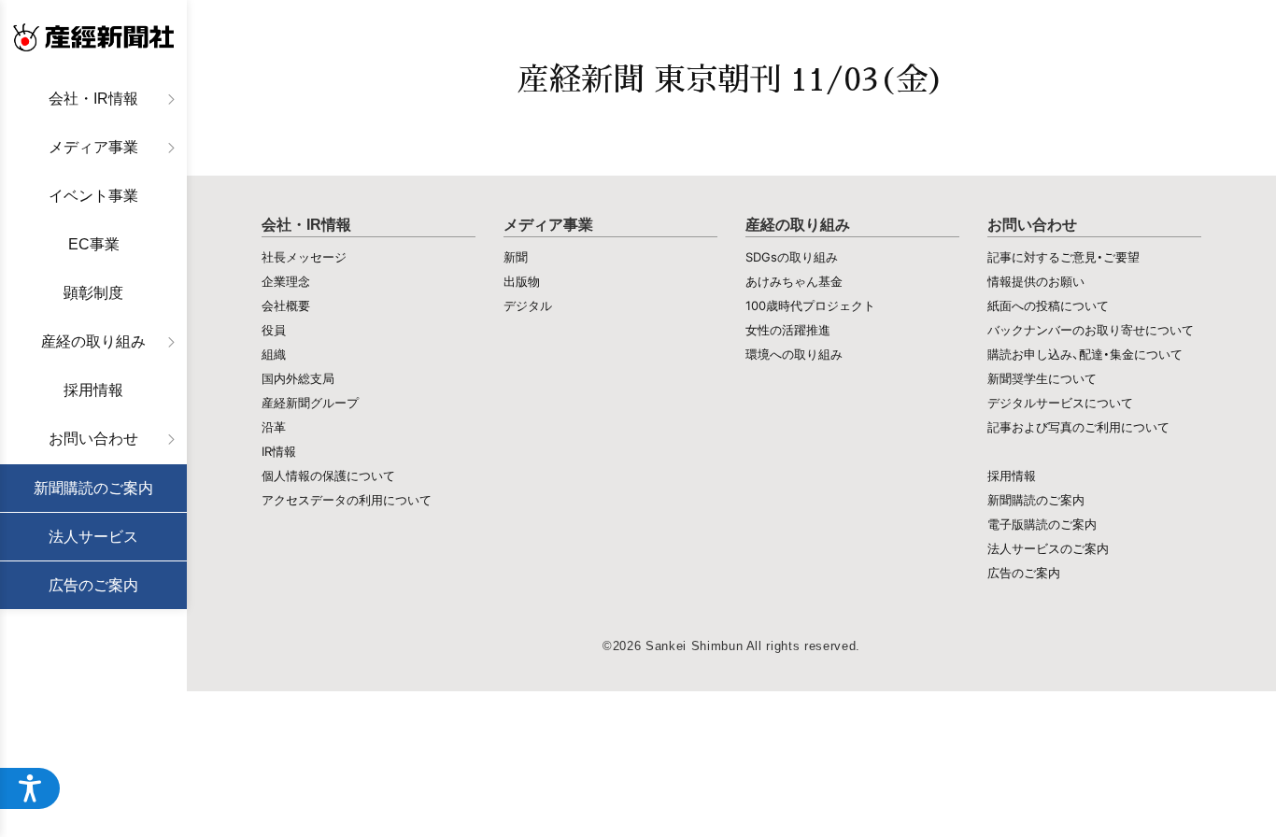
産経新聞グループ (310, 402)
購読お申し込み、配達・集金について (1085, 354)
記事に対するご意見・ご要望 (1063, 256)
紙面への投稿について (1048, 305)
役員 (274, 329)
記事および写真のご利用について (1078, 426)
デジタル (527, 305)
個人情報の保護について (328, 475)
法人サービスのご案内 (1048, 548)
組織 (274, 354)
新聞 (515, 256)
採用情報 (93, 390)
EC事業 (94, 244)
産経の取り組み (93, 341)
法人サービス (93, 537)
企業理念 (286, 281)
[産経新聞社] (93, 37)
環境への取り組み (794, 354)
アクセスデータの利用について (347, 499)
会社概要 (286, 305)
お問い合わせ (93, 439)
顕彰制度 (93, 293)
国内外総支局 (298, 378)
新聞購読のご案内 (93, 488)
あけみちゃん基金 (794, 281)
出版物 (521, 281)
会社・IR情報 (93, 98)
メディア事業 (93, 147)
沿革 (274, 426)
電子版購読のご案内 (1042, 524)
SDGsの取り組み (791, 256)
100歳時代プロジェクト (810, 305)
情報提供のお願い (1036, 281)
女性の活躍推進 (787, 329)
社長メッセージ (304, 256)
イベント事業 (93, 196)
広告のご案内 (93, 585)
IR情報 (279, 451)
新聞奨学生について (1042, 378)
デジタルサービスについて (1060, 402)
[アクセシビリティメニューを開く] (30, 788)
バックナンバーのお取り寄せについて (1090, 329)
